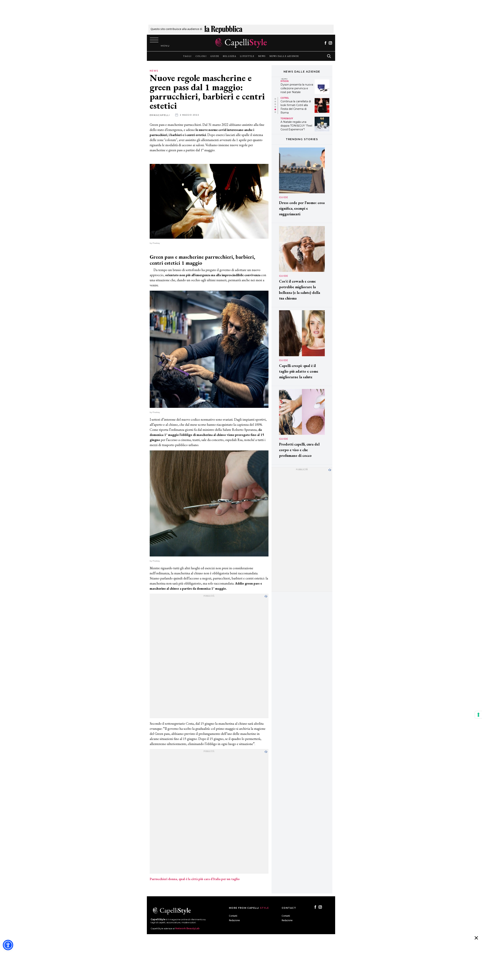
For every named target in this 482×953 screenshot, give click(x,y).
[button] (275, 99)
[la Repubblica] (223, 29)
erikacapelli (160, 115)
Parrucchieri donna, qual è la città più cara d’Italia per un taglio (195, 879)
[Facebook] (325, 43)
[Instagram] (330, 43)
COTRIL (285, 79)
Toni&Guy (287, 99)
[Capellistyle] (241, 42)
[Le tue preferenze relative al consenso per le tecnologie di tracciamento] (478, 714)
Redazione (234, 920)
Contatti (233, 915)
